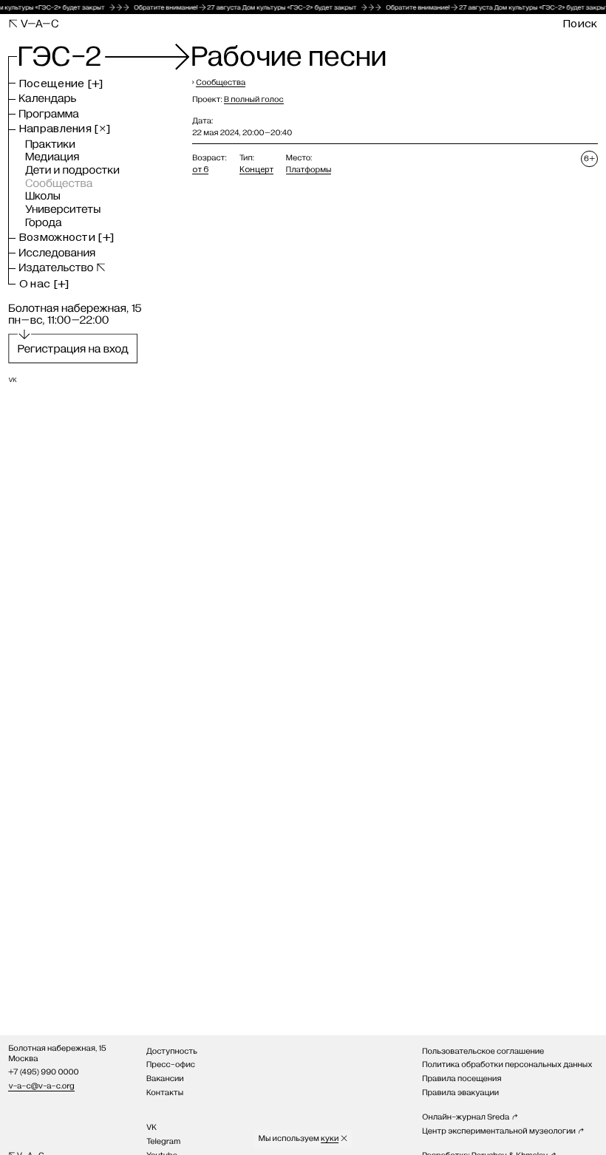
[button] (61, 83)
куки (329, 1138)
